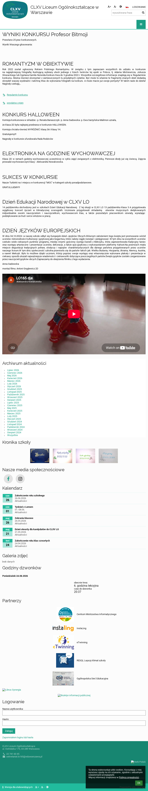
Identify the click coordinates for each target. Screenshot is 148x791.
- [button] (116, 6)
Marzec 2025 (13, 413)
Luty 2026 (12, 383)
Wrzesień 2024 (14, 429)
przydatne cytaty (15, 103)
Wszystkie (12, 435)
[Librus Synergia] (73, 689)
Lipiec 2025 (13, 402)
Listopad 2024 (14, 424)
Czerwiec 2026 (14, 372)
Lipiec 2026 (13, 370)
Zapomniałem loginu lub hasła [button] (17, 737)
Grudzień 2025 (14, 389)
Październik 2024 (16, 427)
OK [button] (138, 783)
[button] (120, 6)
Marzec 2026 (13, 381)
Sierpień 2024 (14, 432)
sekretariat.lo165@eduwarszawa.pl (24, 756)
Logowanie (139, 7)
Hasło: (5, 719)
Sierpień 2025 (14, 400)
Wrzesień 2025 (14, 397)
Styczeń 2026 (14, 386)
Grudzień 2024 (14, 421)
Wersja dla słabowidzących (18, 787)
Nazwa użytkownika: (12, 709)
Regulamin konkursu (17, 94)
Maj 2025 (12, 408)
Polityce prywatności (129, 777)
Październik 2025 (16, 394)
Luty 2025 (12, 416)
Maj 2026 (12, 375)
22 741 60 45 (12, 754)
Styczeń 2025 (14, 419)
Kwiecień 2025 (14, 410)
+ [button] (110, 6)
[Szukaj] (143, 12)
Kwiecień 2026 (14, 378)
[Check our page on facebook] (8, 478)
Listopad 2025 (14, 391)
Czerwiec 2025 (14, 405)
